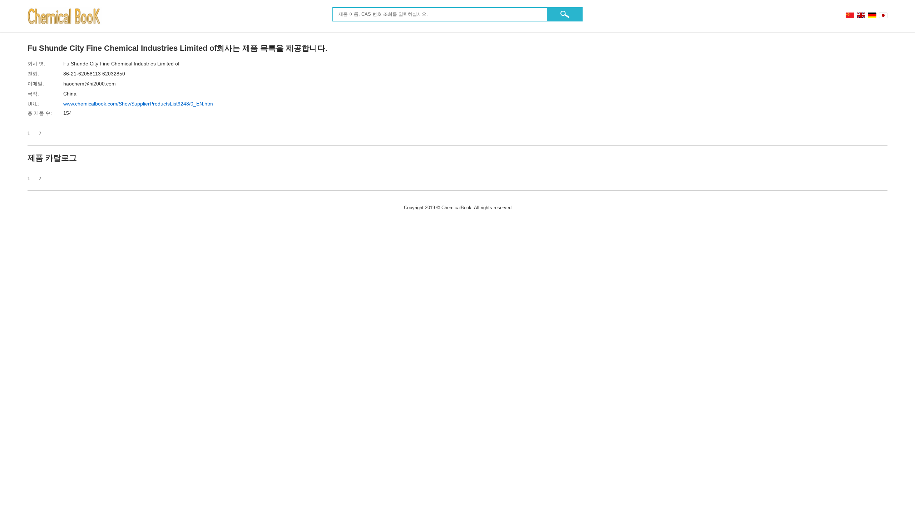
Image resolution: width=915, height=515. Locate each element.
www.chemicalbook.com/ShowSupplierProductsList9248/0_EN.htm (138, 104)
